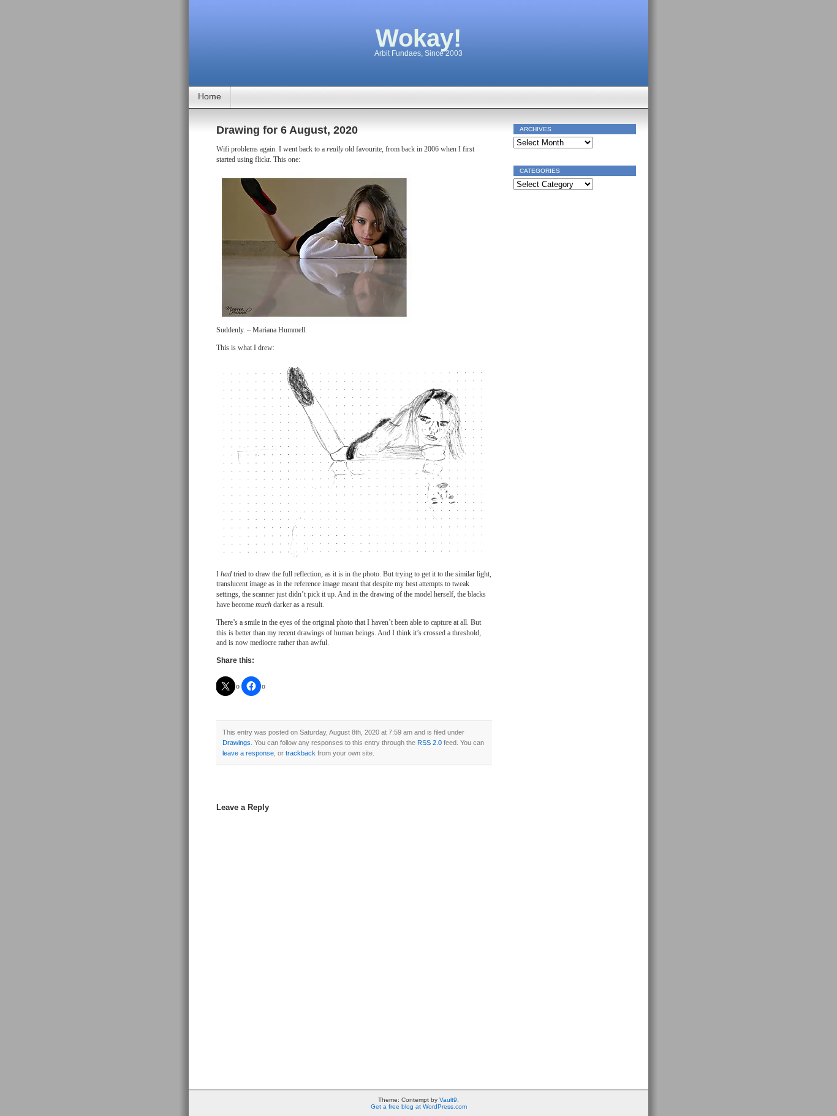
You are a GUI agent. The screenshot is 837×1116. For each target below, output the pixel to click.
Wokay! (418, 38)
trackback (301, 753)
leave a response (248, 753)
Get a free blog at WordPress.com (419, 1106)
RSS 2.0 (429, 742)
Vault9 (448, 1099)
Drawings (236, 742)
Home (209, 96)
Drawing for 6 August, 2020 (287, 130)
